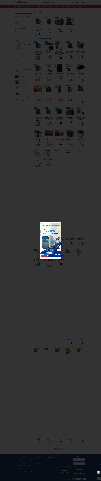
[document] (50, 240)
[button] (59, 223)
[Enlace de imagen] (50, 238)
